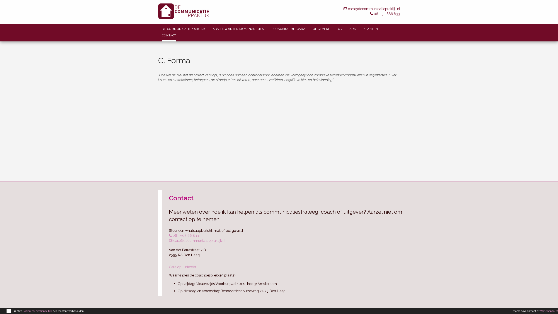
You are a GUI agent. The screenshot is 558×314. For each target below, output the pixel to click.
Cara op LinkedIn (182, 267)
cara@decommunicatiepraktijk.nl (373, 9)
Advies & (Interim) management (239, 29)
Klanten (371, 29)
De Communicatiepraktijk (183, 29)
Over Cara (347, 29)
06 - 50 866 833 (386, 14)
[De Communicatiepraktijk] (227, 12)
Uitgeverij (322, 29)
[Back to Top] (546, 298)
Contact (169, 35)
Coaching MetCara (289, 29)
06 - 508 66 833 (185, 236)
